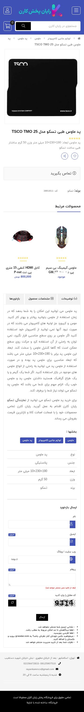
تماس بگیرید (62, 173)
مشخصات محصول (39, 299)
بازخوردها (15, 299)
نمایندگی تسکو (16, 400)
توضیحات (67, 299)
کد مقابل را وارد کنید (43, 595)
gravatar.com (22, 636)
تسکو (70, 191)
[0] (7, 26)
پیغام (43, 569)
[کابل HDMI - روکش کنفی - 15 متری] (23, 237)
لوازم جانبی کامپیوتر (59, 38)
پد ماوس (22, 38)
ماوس (38, 38)
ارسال (42, 617)
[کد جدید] (12, 603)
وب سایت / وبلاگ (66, 552)
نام (74, 516)
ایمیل (43, 534)
